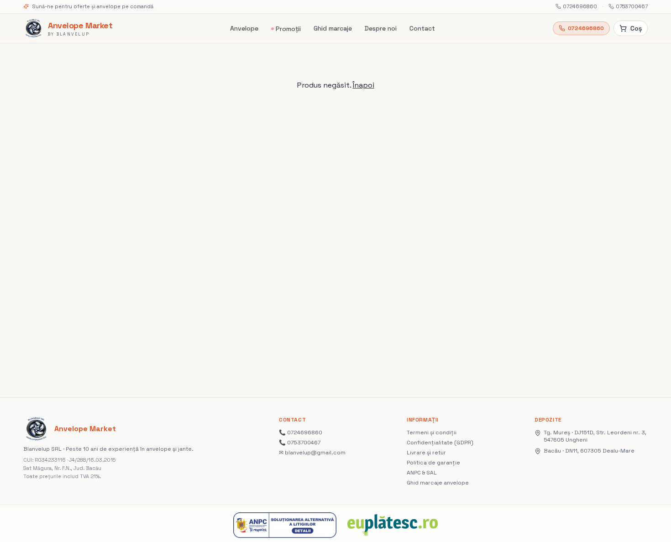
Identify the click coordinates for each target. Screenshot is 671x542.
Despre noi (381, 28)
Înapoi (363, 85)
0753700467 (632, 6)
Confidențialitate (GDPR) (440, 442)
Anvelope (244, 28)
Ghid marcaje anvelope (438, 482)
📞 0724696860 (300, 432)
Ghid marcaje (333, 28)
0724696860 (580, 6)
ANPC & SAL (422, 472)
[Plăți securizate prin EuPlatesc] (392, 525)
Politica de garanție (433, 462)
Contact (422, 28)
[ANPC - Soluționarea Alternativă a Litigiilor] (284, 525)
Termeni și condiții (431, 432)
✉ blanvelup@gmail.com (312, 452)
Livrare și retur (426, 452)
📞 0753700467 (299, 442)
